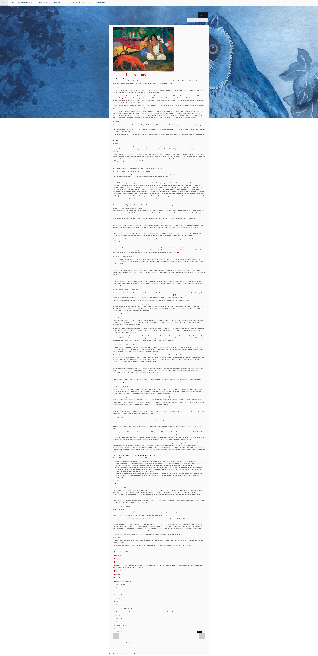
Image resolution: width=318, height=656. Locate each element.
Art (88, 2)
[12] (119, 274)
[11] (178, 252)
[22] (194, 461)
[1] (122, 98)
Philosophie (58, 2)
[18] (145, 447)
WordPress (134, 653)
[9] (157, 198)
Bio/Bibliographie (101, 2)
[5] (196, 117)
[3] (194, 113)
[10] (197, 227)
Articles (193, 19)
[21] (119, 451)
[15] (180, 297)
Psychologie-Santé (24, 2)
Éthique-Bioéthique (42, 2)
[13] (120, 285)
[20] (167, 449)
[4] (190, 115)
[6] (114, 129)
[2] (144, 108)
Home (189, 19)
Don (128, 631)
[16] (156, 372)
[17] (155, 413)
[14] (174, 295)
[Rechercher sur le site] (315, 2)
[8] (132, 131)
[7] (173, 129)
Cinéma (11, 2)
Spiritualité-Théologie (74, 2)
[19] (122, 449)
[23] (190, 465)
